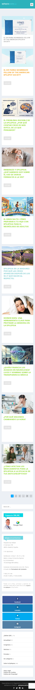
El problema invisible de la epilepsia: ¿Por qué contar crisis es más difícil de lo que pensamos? (17, 125)
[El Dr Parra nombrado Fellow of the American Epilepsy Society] (17, 58)
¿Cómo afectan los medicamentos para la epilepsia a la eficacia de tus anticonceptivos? (17, 470)
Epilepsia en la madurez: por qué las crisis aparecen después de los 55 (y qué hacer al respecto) (17, 273)
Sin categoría (8, 659)
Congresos (7, 645)
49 (27, 496)
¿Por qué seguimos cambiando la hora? (15, 418)
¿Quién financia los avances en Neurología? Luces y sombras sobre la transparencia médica (17, 371)
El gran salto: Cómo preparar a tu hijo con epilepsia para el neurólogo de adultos (16, 223)
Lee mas (7, 83)
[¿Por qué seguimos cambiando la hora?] (17, 404)
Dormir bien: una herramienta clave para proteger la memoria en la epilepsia (17, 322)
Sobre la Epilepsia (9, 663)
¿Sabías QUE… (8, 635)
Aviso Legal (7, 671)
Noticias (6, 649)
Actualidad (7, 640)
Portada (6, 654)
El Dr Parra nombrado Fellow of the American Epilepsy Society (17, 40)
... (23, 496)
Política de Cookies (10, 672)
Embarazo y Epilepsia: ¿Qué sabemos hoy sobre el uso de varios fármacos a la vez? (17, 173)
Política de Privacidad (10, 674)
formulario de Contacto (18, 569)
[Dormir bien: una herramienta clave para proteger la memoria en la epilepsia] (17, 305)
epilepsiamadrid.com (24, 685)
